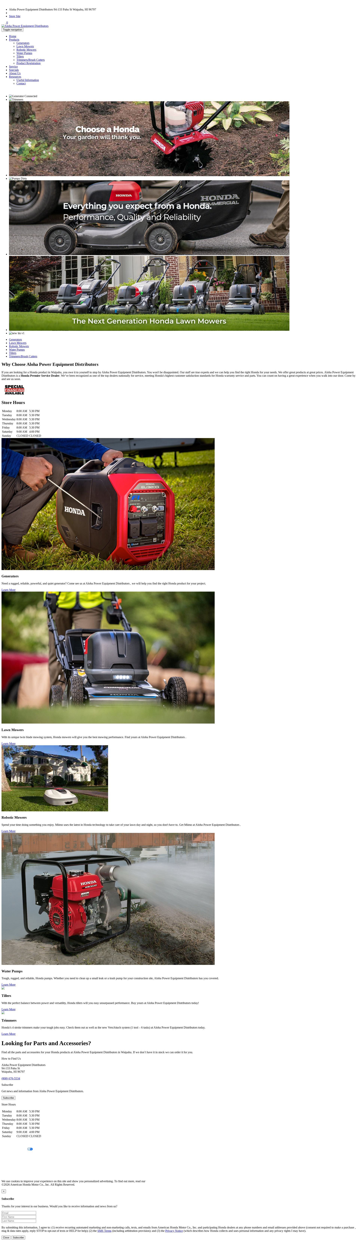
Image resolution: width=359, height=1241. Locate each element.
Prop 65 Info (8, 1168)
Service (13, 66)
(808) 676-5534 (18, 12)
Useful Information (27, 80)
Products (14, 39)
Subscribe (8, 1097)
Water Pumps (24, 53)
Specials (14, 70)
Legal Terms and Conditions (18, 1155)
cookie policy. (154, 1181)
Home (12, 36)
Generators (22, 43)
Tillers (20, 56)
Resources (15, 76)
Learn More (8, 589)
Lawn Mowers (25, 46)
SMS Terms (8, 1162)
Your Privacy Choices (14, 1149)
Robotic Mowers (26, 49)
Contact (21, 83)
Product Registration (28, 63)
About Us (15, 73)
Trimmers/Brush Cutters (30, 59)
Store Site (14, 16)
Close (6, 1237)
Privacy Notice (10, 1143)
